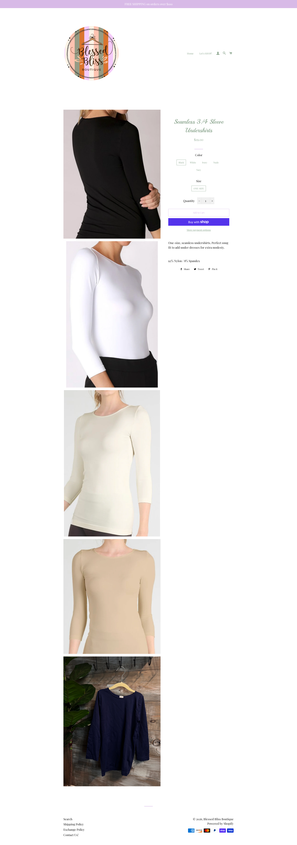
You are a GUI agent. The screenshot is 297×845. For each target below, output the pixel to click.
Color (198, 155)
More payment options (199, 230)
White (193, 162)
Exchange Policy (74, 829)
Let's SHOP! (205, 53)
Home (190, 53)
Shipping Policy (73, 824)
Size (198, 181)
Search (67, 819)
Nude (216, 162)
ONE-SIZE (199, 188)
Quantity (189, 201)
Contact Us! (70, 835)
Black (181, 162)
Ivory (204, 162)
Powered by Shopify (220, 823)
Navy (198, 169)
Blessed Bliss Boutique (219, 819)
